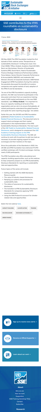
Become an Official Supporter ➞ (24, 338)
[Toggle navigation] (20, 18)
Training (33, 208)
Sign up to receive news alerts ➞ (25, 322)
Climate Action (22, 208)
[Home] (19, 5)
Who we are (20, 391)
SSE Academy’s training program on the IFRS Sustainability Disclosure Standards (20, 132)
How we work (20, 393)
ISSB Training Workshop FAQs (19, 399)
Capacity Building (8, 208)
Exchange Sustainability (24, 213)
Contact (20, 401)
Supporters (20, 396)
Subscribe (19, 404)
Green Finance (6, 217)
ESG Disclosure (7, 213)
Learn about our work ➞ (22, 354)
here (19, 204)
